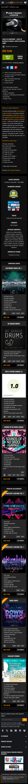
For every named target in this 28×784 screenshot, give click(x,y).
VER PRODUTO (20, 317)
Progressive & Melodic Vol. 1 (14, 547)
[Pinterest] (15, 67)
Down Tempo (13, 600)
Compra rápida (20, 57)
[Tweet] (11, 67)
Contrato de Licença (14, 255)
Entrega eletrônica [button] (18, 62)
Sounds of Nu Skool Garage (13, 427)
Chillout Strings (14, 656)
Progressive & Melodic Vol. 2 (14, 493)
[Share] (7, 67)
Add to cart (8, 57)
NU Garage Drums (14, 323)
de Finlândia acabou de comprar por (13, 777)
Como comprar (8, 62)
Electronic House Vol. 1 (14, 268)
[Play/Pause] (4, 313)
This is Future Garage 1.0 (13, 371)
